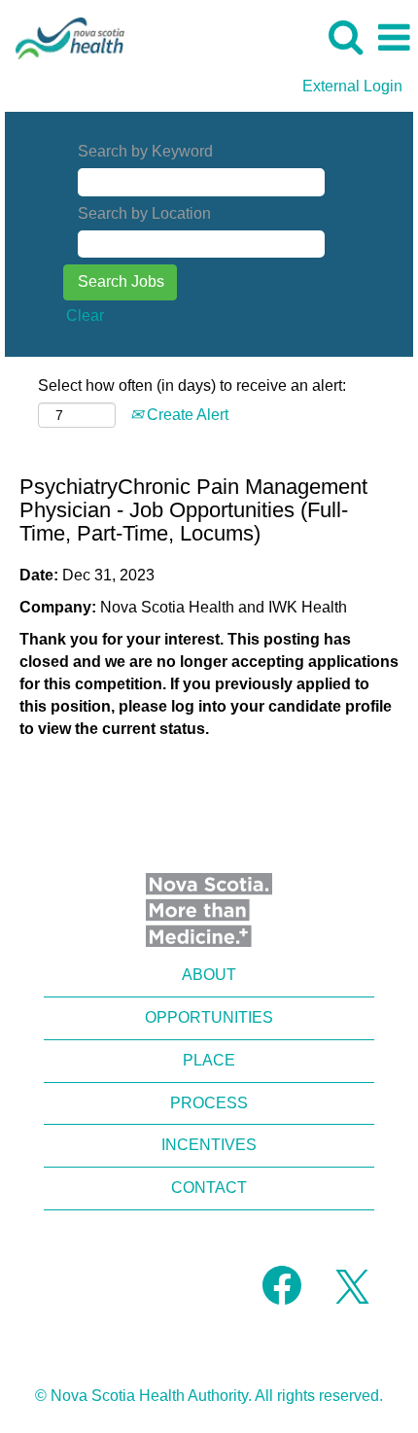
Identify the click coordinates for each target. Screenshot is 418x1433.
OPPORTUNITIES (209, 1017)
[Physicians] (62, 36)
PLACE (209, 1060)
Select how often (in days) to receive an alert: (192, 385)
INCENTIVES (209, 1144)
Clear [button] (85, 315)
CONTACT (209, 1187)
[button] (393, 38)
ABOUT (209, 974)
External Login (352, 86)
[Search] (345, 37)
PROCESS (209, 1103)
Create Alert (185, 414)
